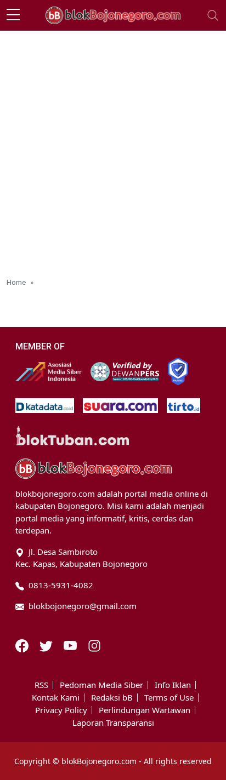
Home (16, 282)
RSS (41, 685)
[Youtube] (71, 644)
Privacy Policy (61, 710)
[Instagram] (94, 644)
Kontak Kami (56, 697)
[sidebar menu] (13, 15)
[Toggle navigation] (212, 15)
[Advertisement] (113, 149)
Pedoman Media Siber (101, 685)
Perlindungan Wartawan (144, 710)
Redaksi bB (112, 697)
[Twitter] (47, 644)
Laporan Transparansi (113, 723)
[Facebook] (23, 644)
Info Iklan (173, 685)
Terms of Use (169, 697)
